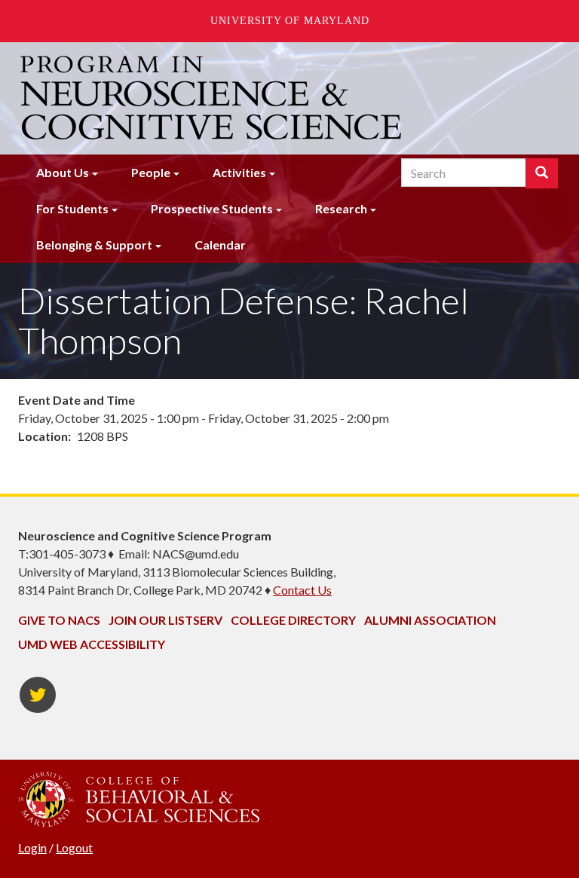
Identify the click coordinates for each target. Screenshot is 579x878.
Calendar (220, 244)
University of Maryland (289, 20)
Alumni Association (430, 620)
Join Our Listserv (165, 620)
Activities (239, 172)
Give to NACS (59, 620)
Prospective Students (212, 208)
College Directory (293, 620)
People (150, 172)
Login (32, 847)
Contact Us (302, 590)
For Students (72, 208)
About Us (62, 172)
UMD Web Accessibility (91, 644)
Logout (74, 847)
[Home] (212, 98)
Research (341, 208)
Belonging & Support (94, 244)
